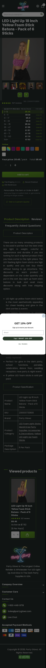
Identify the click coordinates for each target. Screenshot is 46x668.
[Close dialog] (43, 315)
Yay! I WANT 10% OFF (23, 338)
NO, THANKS (23, 344)
